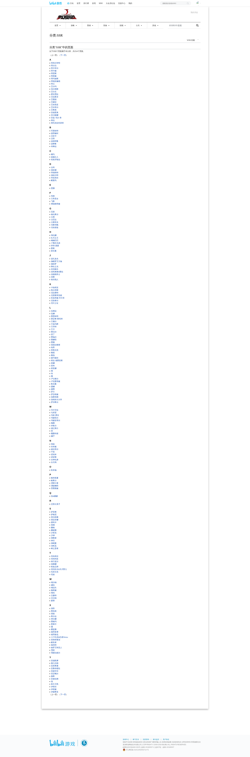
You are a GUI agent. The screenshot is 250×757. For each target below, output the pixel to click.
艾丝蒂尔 (54, 107)
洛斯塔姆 (54, 397)
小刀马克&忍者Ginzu (59, 637)
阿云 (53, 84)
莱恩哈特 (54, 316)
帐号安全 (136, 739)
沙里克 (54, 533)
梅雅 (53, 423)
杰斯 (53, 277)
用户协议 (166, 739)
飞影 (53, 201)
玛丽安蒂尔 (55, 420)
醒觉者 (54, 642)
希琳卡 (54, 624)
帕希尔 (54, 480)
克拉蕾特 (54, 293)
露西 (53, 389)
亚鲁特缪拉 (55, 668)
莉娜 (53, 363)
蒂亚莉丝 (54, 178)
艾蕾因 (54, 99)
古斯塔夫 (54, 222)
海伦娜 (54, 235)
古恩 (53, 217)
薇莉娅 (54, 590)
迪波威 (54, 170)
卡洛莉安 (54, 287)
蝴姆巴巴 (54, 240)
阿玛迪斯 (54, 79)
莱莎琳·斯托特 (57, 319)
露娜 (53, 386)
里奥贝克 (54, 350)
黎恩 (53, 353)
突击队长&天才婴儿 (59, 569)
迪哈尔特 (54, 175)
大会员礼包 (110, 3)
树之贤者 (54, 548)
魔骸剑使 (54, 433)
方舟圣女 (54, 199)
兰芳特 (54, 327)
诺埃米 (54, 454)
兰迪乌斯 (54, 324)
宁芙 (53, 452)
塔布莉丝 (54, 556)
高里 (53, 212)
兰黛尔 (54, 321)
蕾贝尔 (54, 332)
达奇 (53, 167)
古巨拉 (54, 220)
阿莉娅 (54, 76)
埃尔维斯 (54, 89)
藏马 (53, 154)
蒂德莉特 (54, 172)
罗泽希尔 (54, 402)
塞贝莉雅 (54, 517)
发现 (94, 3)
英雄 (89, 25)
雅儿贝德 (54, 663)
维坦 (53, 593)
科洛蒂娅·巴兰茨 (57, 298)
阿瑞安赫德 (55, 81)
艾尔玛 (54, 86)
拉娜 (53, 313)
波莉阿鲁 (54, 141)
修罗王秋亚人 (56, 647)
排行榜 (86, 3)
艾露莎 (54, 102)
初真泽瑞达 (55, 159)
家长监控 (156, 739)
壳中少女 (54, 303)
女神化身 (54, 460)
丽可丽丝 (54, 358)
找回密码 (146, 739)
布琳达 (54, 146)
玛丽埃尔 (54, 418)
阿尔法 (54, 66)
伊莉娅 (54, 689)
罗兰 (53, 392)
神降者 (54, 538)
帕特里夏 (54, 478)
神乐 (53, 541)
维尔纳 (54, 582)
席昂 (53, 608)
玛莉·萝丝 (55, 415)
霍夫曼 (54, 251)
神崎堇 (54, 543)
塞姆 (53, 525)
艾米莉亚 (54, 105)
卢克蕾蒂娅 (55, 381)
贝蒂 (53, 138)
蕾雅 (53, 342)
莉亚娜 (54, 368)
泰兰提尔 (54, 561)
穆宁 (53, 436)
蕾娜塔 (54, 340)
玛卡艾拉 (54, 410)
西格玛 (54, 621)
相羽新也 (54, 634)
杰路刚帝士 (55, 274)
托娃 (53, 574)
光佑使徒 (54, 227)
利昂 (53, 347)
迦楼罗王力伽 (56, 261)
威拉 (53, 585)
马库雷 (54, 413)
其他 (154, 25)
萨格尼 (54, 514)
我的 (130, 3)
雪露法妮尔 (55, 653)
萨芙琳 (54, 512)
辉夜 (53, 248)
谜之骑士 (54, 428)
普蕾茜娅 (54, 488)
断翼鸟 (54, 180)
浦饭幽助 (54, 486)
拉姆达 (54, 311)
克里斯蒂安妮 (56, 295)
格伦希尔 (54, 214)
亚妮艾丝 (54, 671)
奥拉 (53, 120)
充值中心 (121, 3)
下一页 (63, 55)
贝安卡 (54, 136)
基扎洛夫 (54, 259)
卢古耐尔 (54, 379)
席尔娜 (54, 619)
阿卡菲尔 (54, 68)
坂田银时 (54, 133)
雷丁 (53, 334)
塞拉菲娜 (54, 520)
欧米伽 (54, 470)
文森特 (54, 595)
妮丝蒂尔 (54, 449)
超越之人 (54, 157)
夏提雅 (54, 629)
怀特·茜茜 (55, 246)
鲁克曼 (54, 384)
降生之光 (54, 266)
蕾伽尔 (54, 337)
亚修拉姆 (54, 679)
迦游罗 (54, 264)
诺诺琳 (54, 457)
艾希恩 (54, 110)
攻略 (73, 25)
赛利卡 (54, 522)
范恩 (53, 196)
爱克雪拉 (54, 94)
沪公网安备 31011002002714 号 (137, 750)
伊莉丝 (54, 687)
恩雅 (53, 188)
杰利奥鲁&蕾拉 (57, 272)
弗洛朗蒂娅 (55, 204)
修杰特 (54, 645)
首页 (78, 3)
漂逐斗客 (54, 483)
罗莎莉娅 (54, 394)
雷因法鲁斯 (55, 345)
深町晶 (54, 546)
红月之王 (54, 238)
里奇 (53, 366)
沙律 (53, 535)
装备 (105, 25)
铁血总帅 (54, 567)
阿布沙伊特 (55, 63)
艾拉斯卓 (54, 97)
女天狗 (54, 462)
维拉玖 (54, 588)
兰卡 (53, 329)
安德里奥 (54, 112)
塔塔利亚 (54, 559)
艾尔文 (54, 92)
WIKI (101, 3)
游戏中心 (126, 739)
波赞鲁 (54, 144)
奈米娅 (54, 447)
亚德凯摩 (54, 661)
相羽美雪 (54, 632)
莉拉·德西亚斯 (57, 360)
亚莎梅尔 (54, 674)
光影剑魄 (54, 225)
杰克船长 (54, 269)
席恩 (53, 614)
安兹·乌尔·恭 (56, 118)
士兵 (138, 25)
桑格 (53, 527)
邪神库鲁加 (55, 640)
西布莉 (54, 611)
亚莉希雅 (54, 666)
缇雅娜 (54, 564)
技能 (122, 25)
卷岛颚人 (54, 279)
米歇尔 (54, 426)
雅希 (53, 676)
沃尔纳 (54, 598)
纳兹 (53, 444)
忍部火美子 (55, 504)
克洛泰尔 (54, 300)
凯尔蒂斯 (54, 290)
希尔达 (54, 616)
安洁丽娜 (54, 115)
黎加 (53, 355)
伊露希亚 (54, 692)
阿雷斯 (54, 73)
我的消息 (194, 12)
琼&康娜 (54, 496)
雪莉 (53, 650)
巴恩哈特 (54, 131)
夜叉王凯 (54, 684)
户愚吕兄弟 (55, 243)
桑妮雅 (54, 530)
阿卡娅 (54, 71)
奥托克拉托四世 (57, 123)
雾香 (53, 601)
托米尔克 (54, 572)
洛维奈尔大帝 (56, 400)
